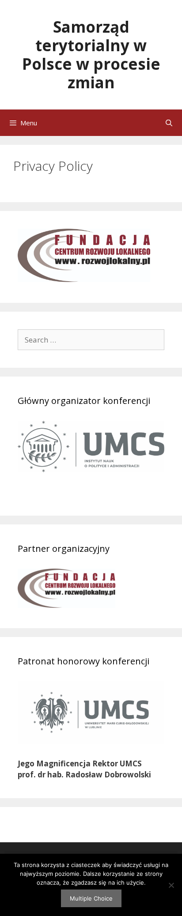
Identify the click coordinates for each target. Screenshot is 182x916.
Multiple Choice (91, 898)
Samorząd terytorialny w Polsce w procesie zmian (91, 54)
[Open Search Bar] (169, 122)
